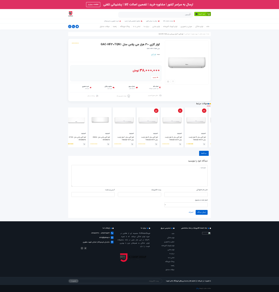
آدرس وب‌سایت (110, 190)
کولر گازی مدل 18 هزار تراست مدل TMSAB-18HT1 (176, 138)
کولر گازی (153, 54)
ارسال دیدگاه (201, 212)
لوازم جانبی (156, 26)
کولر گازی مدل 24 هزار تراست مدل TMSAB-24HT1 (200, 138)
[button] (202, 14)
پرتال (197, 288)
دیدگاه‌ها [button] (204, 153)
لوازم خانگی (199, 26)
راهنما (115, 26)
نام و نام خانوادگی (202, 190)
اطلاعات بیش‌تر (93, 4)
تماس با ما (136, 26)
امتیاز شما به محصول (201, 200)
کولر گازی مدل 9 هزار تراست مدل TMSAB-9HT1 (129, 138)
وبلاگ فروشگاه (125, 26)
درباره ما (146, 26)
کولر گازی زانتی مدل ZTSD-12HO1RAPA (80, 138)
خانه (207, 26)
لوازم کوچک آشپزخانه (170, 26)
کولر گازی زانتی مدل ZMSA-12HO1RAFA (104, 138)
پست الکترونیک (156, 190)
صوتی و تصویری (186, 26)
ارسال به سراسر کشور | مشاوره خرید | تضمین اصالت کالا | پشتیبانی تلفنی (147, 4)
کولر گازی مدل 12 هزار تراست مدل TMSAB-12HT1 (152, 138)
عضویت (73, 281)
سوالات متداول (105, 26)
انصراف (191, 212)
